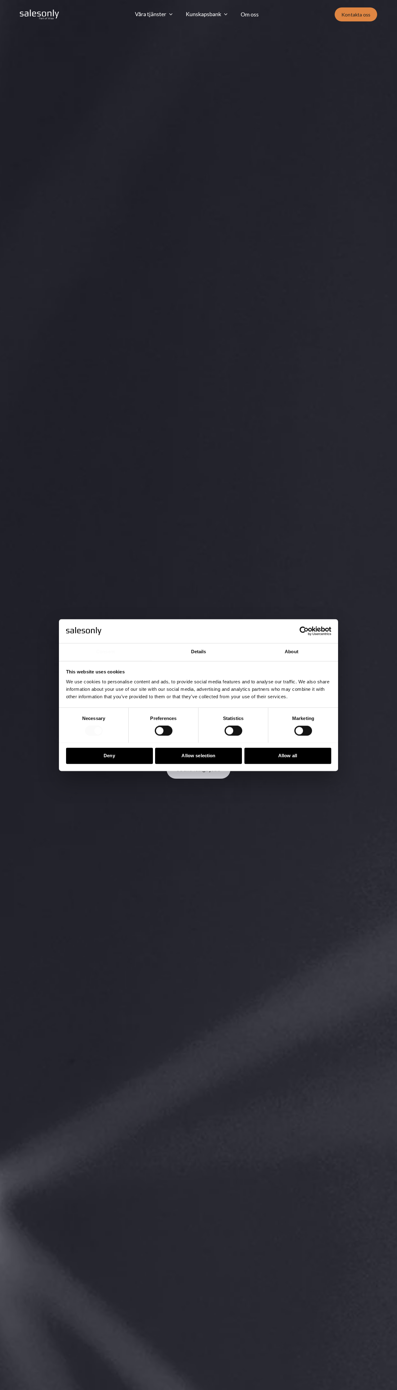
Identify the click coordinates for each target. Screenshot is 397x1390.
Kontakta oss (355, 14)
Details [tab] (198, 651)
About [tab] (291, 651)
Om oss (250, 14)
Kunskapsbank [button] (203, 14)
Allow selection (198, 755)
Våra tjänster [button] (150, 14)
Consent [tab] (105, 651)
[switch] (163, 731)
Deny (109, 755)
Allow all (287, 755)
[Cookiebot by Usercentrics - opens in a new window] (304, 631)
